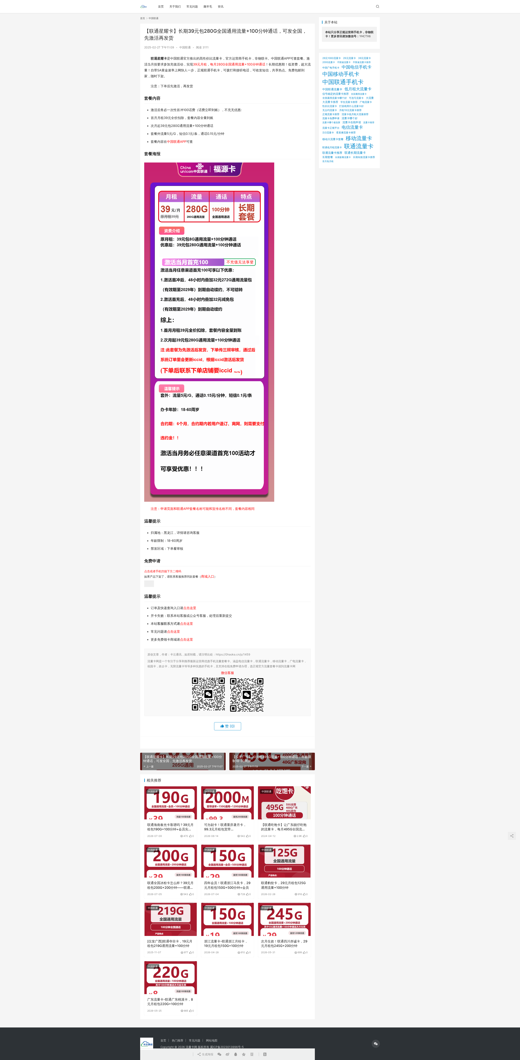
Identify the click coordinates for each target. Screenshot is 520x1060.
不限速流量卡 (344, 62)
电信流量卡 (352, 127)
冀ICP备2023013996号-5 (227, 1047)
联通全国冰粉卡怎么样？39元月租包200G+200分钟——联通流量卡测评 (170, 885)
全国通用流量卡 (359, 94)
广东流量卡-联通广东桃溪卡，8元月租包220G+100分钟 (170, 1001)
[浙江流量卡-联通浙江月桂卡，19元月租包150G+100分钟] (227, 919)
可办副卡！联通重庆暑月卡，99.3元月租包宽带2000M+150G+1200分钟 (225, 827)
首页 (161, 6)
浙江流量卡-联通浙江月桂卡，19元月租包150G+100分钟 (226, 943)
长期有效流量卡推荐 (364, 157)
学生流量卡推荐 (349, 102)
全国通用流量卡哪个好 (334, 98)
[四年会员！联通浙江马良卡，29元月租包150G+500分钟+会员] (227, 861)
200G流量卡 (328, 62)
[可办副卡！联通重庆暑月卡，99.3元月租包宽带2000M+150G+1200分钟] (227, 802)
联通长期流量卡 (355, 153)
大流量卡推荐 (330, 102)
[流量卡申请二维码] (149, 583)
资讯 (220, 6)
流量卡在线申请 (351, 122)
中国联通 (185, 47)
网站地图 (211, 1040)
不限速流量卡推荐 (362, 62)
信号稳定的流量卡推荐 (335, 93)
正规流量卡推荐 (330, 114)
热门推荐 (177, 1040)
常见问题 (192, 6)
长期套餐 (327, 157)
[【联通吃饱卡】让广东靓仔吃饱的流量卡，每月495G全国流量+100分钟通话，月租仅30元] (284, 802)
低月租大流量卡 (358, 89)
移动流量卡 (359, 138)
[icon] (376, 1044)
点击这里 (189, 608)
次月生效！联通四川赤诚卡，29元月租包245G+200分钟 (284, 943)
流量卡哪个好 (350, 118)
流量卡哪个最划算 (331, 122)
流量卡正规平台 (330, 127)
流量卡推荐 (368, 122)
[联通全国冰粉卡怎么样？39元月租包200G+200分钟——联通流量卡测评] (170, 861)
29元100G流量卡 (331, 58)
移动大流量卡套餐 (332, 139)
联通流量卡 (359, 146)
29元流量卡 (349, 58)
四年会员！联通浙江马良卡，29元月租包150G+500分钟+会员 (227, 885)
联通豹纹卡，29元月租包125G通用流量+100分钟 (283, 885)
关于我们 (175, 6)
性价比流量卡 (329, 106)
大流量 (370, 97)
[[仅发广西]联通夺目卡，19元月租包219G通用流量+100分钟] (170, 919)
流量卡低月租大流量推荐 (355, 114)
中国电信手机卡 (357, 67)
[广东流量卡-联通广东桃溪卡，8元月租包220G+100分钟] (170, 977)
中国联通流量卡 (332, 89)
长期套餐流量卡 (343, 157)
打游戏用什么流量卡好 (351, 106)
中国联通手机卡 (343, 81)
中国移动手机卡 (340, 74)
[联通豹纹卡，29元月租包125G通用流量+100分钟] (284, 861)
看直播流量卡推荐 (346, 132)
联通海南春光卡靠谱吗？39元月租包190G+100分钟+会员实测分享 (170, 827)
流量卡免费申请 (330, 118)
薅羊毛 (208, 6)
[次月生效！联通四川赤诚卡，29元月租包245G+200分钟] (284, 919)
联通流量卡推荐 (332, 152)
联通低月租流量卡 (332, 147)
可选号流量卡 (356, 97)
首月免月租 (328, 161)
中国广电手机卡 (330, 67)
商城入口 (207, 576)
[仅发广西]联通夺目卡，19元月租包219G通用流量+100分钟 (169, 943)
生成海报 (207, 1054)
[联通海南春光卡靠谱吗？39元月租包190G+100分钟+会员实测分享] (170, 802)
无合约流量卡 (329, 110)
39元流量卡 (364, 58)
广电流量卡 (366, 102)
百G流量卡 (328, 132)
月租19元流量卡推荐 (350, 110)
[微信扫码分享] (219, 1054)
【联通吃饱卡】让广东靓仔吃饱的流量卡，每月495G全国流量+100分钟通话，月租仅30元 (284, 827)
